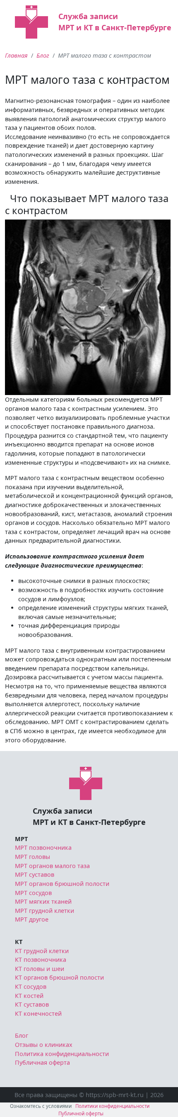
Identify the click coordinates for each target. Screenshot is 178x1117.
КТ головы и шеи (39, 969)
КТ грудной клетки (42, 951)
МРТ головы (32, 857)
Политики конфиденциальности (112, 1106)
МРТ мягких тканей (43, 901)
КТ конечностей (38, 1013)
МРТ (21, 839)
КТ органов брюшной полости (59, 977)
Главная (16, 55)
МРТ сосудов (33, 893)
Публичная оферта (42, 1062)
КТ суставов (32, 1004)
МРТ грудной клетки (44, 911)
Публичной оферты (80, 1113)
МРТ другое (31, 919)
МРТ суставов (34, 874)
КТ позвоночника (40, 959)
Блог (42, 55)
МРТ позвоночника (43, 847)
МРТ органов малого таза (52, 866)
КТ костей (29, 996)
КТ (18, 942)
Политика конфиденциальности (62, 1054)
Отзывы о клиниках (43, 1045)
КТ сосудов (30, 986)
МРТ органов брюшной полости (62, 884)
